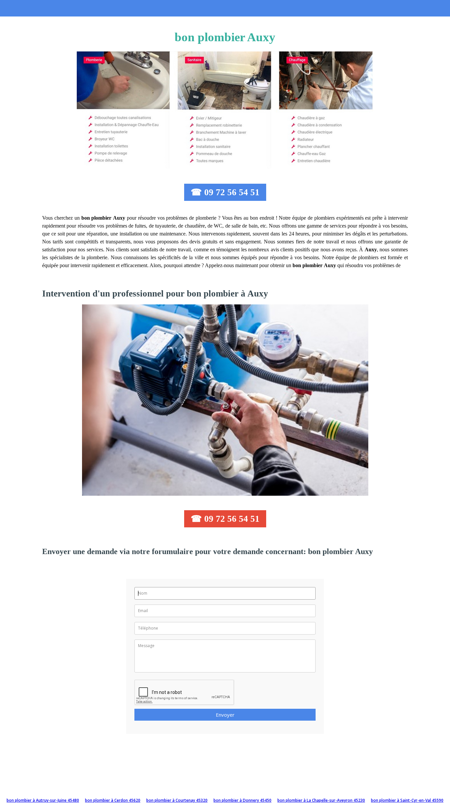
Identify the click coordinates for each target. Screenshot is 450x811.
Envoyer (225, 714)
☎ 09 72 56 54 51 (225, 192)
